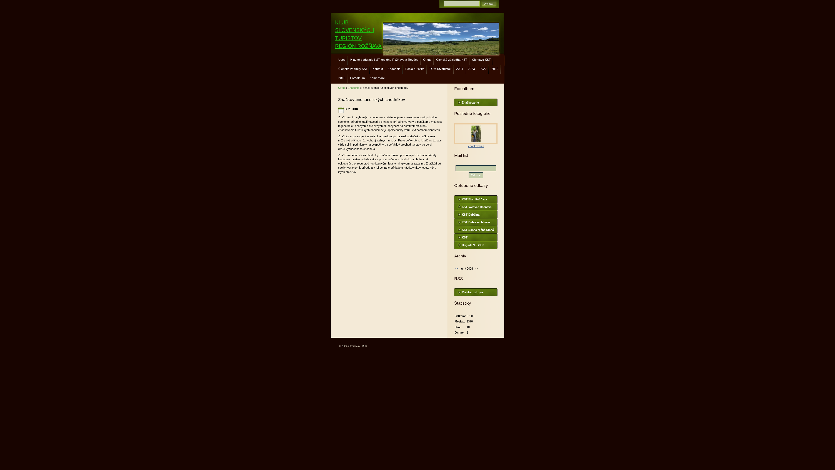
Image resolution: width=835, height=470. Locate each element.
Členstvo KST (481, 59)
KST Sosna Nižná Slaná (478, 230)
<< (457, 268)
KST (465, 237)
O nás (427, 59)
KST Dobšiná (470, 214)
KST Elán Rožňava (474, 199)
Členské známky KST (353, 68)
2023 (471, 68)
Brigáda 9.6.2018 (473, 245)
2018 (341, 78)
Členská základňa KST (451, 59)
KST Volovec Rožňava (476, 207)
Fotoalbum (357, 78)
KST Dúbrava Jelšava (476, 222)
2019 (494, 68)
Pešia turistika (414, 68)
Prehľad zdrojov (473, 292)
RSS (364, 346)
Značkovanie (470, 102)
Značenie (394, 68)
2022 (483, 68)
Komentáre (377, 78)
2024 (459, 68)
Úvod (342, 59)
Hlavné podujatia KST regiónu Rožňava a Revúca (384, 59)
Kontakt (377, 68)
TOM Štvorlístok (440, 68)
